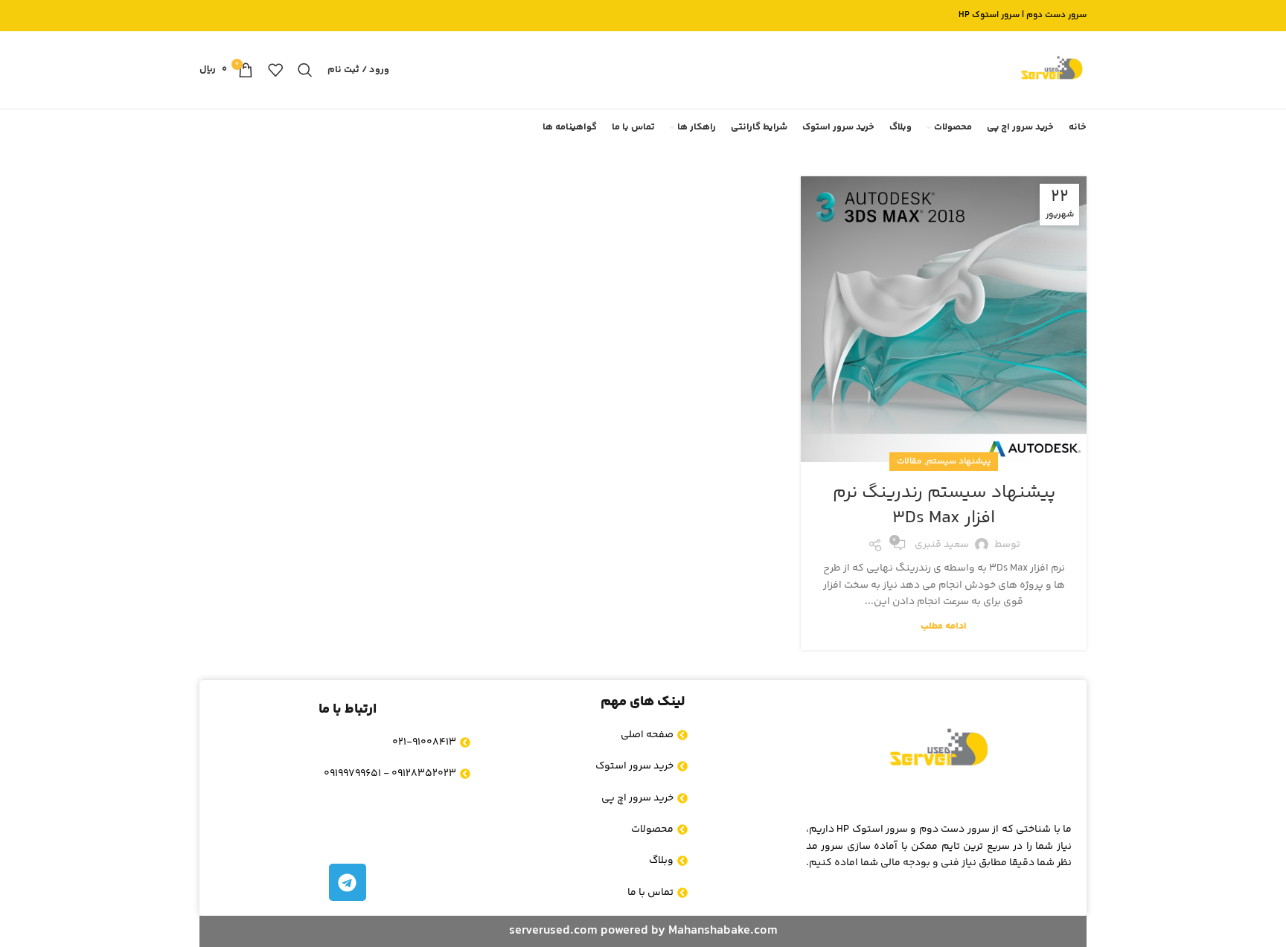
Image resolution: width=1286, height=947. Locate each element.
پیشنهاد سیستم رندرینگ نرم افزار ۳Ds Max (944, 505)
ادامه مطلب (944, 626)
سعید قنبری (942, 544)
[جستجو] (305, 70)
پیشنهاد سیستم (959, 462)
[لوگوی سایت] (1052, 70)
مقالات (909, 462)
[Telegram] (347, 882)
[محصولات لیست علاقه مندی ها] (275, 70)
